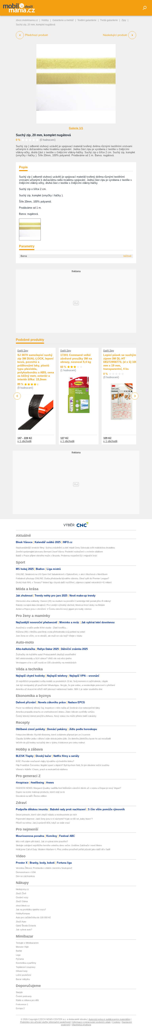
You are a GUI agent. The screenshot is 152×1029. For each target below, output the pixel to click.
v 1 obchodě (24, 441)
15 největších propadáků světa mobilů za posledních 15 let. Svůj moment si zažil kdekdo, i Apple (62, 681)
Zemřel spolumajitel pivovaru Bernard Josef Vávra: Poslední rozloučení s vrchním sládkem (59, 551)
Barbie (19, 951)
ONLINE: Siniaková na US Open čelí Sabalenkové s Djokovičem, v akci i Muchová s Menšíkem (61, 574)
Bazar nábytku (23, 979)
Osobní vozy (22, 897)
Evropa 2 (20, 1008)
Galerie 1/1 (76, 128)
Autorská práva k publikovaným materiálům (109, 1019)
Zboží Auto (21, 921)
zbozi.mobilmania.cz (27, 20)
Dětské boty (22, 971)
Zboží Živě (21, 893)
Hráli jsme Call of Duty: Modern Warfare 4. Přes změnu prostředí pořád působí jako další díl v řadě (63, 849)
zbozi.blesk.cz (23, 905)
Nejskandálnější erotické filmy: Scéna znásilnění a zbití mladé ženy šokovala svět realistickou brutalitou (65, 547)
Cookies (116, 1022)
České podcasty (24, 996)
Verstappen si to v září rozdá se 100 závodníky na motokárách (46, 662)
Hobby (45, 20)
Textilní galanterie (86, 20)
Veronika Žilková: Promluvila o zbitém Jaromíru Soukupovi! (44, 868)
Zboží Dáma (22, 901)
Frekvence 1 (22, 1004)
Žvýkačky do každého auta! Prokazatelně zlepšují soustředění (46, 654)
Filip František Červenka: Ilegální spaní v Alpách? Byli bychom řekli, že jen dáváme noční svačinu (62, 765)
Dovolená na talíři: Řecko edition (31, 796)
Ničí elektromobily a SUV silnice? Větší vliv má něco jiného (44, 658)
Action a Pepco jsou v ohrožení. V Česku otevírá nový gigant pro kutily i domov (54, 609)
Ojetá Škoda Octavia (26, 925)
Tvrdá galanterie (109, 20)
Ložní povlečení (23, 975)
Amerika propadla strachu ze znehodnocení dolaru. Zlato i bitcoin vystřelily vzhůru (55, 712)
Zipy (124, 20)
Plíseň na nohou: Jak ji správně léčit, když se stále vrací (43, 823)
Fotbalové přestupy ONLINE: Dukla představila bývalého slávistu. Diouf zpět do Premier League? (62, 578)
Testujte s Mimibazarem (27, 943)
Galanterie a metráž (63, 20)
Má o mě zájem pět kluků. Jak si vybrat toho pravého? (42, 841)
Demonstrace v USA (26, 872)
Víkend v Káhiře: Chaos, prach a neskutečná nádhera (41, 769)
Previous (17, 396)
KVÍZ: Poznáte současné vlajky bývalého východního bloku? (45, 761)
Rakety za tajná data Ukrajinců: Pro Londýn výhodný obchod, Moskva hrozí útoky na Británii (60, 605)
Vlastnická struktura (81, 1024)
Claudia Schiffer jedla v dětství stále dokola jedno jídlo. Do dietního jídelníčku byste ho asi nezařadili (63, 738)
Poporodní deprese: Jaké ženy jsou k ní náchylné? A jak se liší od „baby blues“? (54, 819)
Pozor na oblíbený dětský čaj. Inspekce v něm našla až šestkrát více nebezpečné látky (58, 708)
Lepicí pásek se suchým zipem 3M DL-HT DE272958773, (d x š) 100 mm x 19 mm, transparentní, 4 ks (120, 361)
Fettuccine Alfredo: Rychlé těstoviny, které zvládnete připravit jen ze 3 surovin (53, 734)
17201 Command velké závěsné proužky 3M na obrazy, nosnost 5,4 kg (76, 358)
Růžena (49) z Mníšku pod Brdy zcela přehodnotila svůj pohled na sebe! (50, 632)
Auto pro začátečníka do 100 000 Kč (33, 917)
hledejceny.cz (22, 889)
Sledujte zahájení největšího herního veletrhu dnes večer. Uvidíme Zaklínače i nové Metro (59, 845)
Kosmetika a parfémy (26, 963)
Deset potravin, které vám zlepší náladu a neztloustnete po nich (46, 814)
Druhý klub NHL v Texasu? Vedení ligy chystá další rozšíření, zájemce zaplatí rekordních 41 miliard (63, 582)
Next (135, 396)
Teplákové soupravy (25, 967)
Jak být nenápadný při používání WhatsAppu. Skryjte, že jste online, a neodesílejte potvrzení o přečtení (65, 685)
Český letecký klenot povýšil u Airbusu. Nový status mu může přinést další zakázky (56, 716)
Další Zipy (22, 350)
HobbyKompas (23, 913)
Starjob (19, 992)
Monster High (22, 947)
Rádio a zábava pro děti (27, 1000)
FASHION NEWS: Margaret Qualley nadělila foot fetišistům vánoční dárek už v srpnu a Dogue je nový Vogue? (68, 788)
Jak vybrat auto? (24, 929)
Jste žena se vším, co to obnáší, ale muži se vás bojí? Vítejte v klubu (49, 636)
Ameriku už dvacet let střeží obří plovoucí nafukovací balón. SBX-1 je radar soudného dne (59, 689)
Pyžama (20, 959)
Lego (18, 955)
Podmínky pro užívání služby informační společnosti (45, 1022)
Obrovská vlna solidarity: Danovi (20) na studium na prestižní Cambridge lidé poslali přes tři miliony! (63, 601)
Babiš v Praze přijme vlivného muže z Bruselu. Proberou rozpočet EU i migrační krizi (56, 555)
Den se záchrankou (25, 876)
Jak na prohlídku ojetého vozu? (31, 909)
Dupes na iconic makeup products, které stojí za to (40, 792)
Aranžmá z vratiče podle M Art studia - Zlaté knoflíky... (41, 627)
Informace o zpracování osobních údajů (91, 1022)
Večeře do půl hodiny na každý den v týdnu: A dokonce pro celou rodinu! (50, 742)
